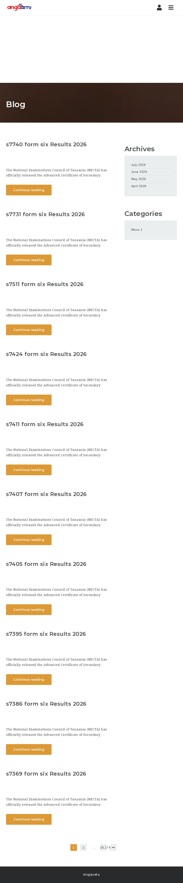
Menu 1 (137, 229)
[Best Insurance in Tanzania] (19, 8)
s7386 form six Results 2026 (46, 704)
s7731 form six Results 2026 (45, 214)
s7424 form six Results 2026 (46, 354)
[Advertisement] (91, 49)
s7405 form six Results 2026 (46, 564)
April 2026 (139, 186)
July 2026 (138, 165)
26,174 (103, 847)
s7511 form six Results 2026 (45, 284)
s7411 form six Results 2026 (45, 424)
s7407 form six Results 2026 (46, 494)
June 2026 (139, 172)
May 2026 (138, 179)
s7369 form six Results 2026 (46, 773)
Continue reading (28, 190)
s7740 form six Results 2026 (46, 144)
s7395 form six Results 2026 (46, 634)
